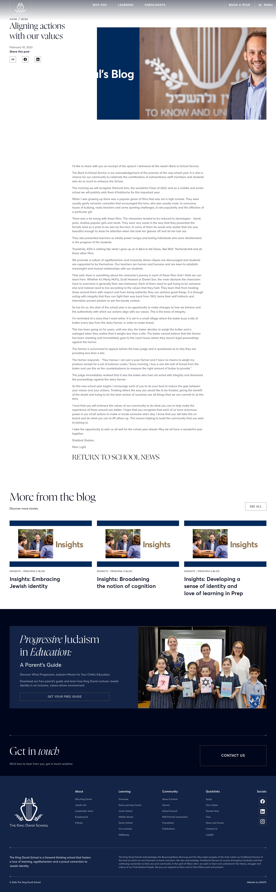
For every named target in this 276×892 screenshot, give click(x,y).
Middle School (126, 816)
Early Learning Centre (130, 805)
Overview (123, 799)
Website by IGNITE (256, 882)
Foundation (168, 822)
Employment (81, 816)
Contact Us (211, 828)
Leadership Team (84, 811)
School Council (169, 811)
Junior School (125, 811)
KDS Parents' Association (175, 816)
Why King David (83, 799)
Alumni (165, 805)
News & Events (169, 799)
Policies (79, 822)
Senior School (125, 822)
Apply (209, 799)
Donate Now (212, 811)
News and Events (215, 822)
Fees (208, 816)
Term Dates (212, 805)
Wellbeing (124, 834)
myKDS (209, 834)
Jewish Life (80, 805)
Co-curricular (125, 828)
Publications (168, 828)
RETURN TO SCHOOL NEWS (116, 457)
